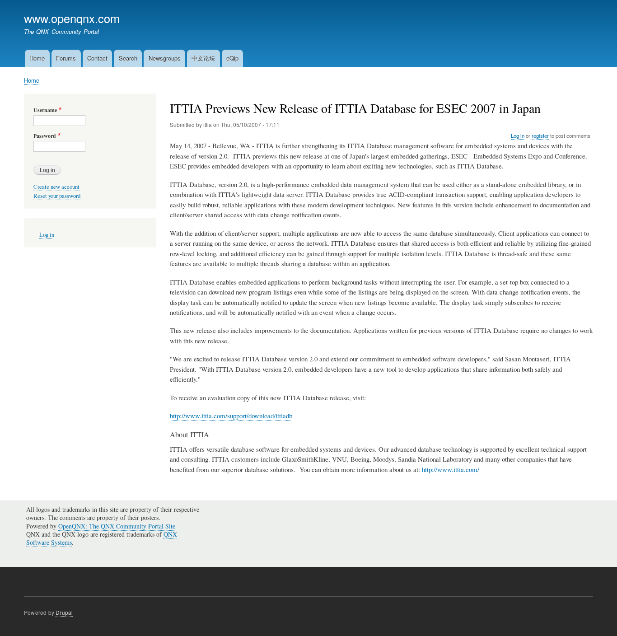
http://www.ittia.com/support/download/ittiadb (231, 415)
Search (128, 58)
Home (37, 58)
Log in (517, 135)
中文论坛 (203, 58)
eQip (232, 58)
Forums (66, 58)
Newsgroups (165, 58)
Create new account (56, 187)
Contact (97, 58)
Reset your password (56, 196)
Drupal (64, 612)
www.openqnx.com (72, 18)
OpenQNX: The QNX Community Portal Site (116, 526)
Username (45, 110)
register (540, 135)
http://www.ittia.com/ (450, 469)
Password (44, 136)
